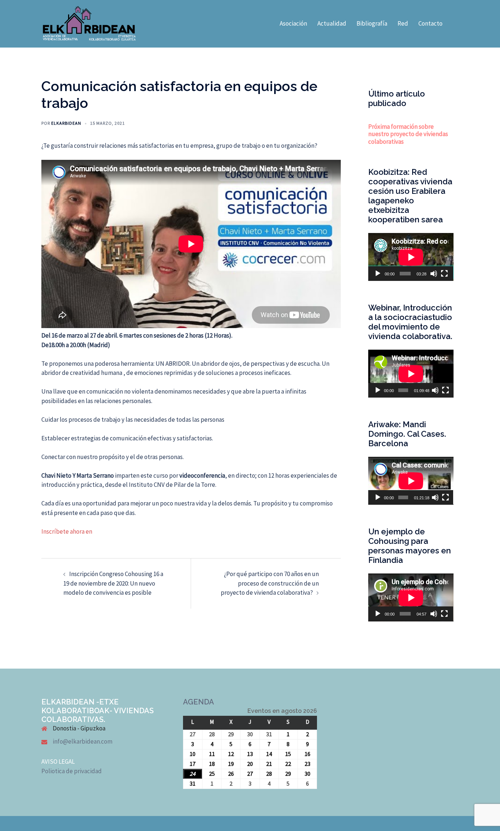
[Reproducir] (377, 273)
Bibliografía (372, 23)
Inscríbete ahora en (66, 531)
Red (403, 23)
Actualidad (331, 23)
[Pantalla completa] (444, 273)
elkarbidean (66, 123)
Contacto (430, 23)
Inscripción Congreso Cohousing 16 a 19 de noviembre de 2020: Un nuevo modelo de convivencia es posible (113, 583)
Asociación (293, 23)
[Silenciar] (433, 273)
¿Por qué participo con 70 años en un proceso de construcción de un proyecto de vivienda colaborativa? (270, 583)
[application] (411, 257)
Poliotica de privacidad (71, 771)
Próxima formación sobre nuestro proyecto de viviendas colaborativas (408, 134)
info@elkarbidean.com (82, 741)
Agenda (198, 701)
